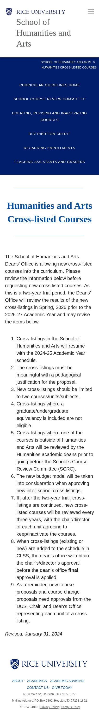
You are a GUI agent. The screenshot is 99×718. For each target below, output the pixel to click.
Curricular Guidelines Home (49, 85)
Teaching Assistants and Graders (49, 162)
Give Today (62, 688)
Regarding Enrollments (49, 148)
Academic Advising (67, 681)
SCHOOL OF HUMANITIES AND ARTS (66, 62)
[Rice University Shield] (9, 28)
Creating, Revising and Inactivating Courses (49, 116)
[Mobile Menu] (91, 11)
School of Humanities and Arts (43, 32)
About (18, 681)
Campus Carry (70, 707)
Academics (37, 681)
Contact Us (38, 688)
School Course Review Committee (49, 99)
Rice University (40, 12)
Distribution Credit (49, 134)
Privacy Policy (49, 707)
